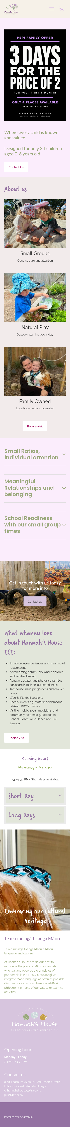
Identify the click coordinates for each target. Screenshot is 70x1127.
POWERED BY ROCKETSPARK (18, 1117)
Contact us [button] (35, 601)
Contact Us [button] (16, 167)
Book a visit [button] (35, 426)
